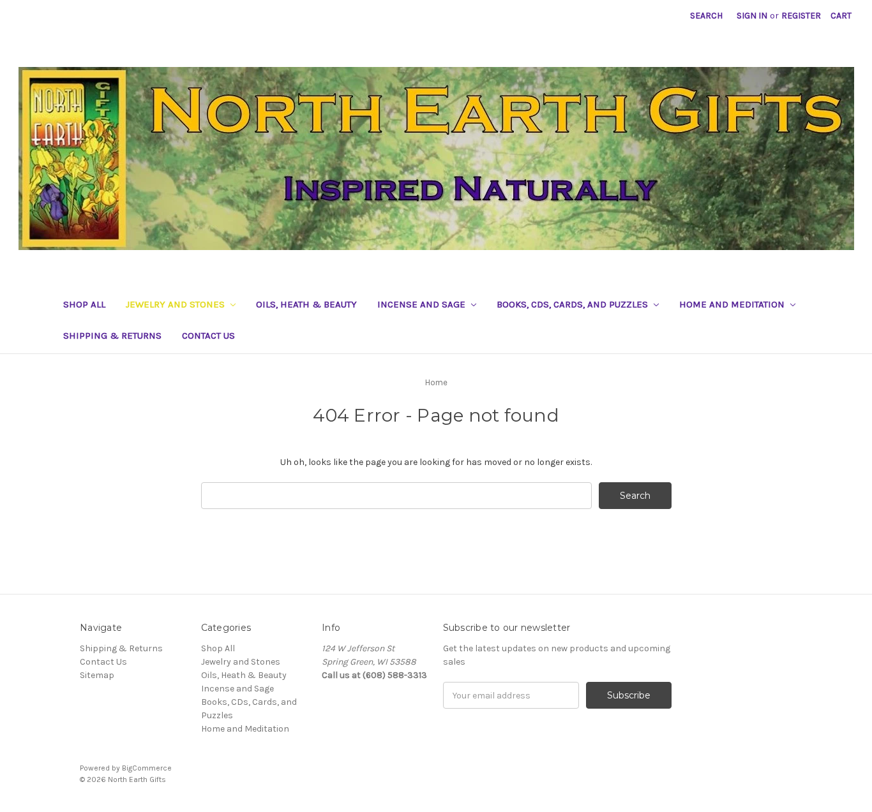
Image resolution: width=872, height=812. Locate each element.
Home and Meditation (733, 304)
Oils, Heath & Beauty (306, 304)
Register (801, 15)
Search (706, 15)
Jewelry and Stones (176, 304)
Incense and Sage (422, 304)
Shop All (84, 304)
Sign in (752, 15)
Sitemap (97, 675)
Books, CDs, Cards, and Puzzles (573, 304)
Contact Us (208, 335)
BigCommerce (147, 768)
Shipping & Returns (112, 335)
